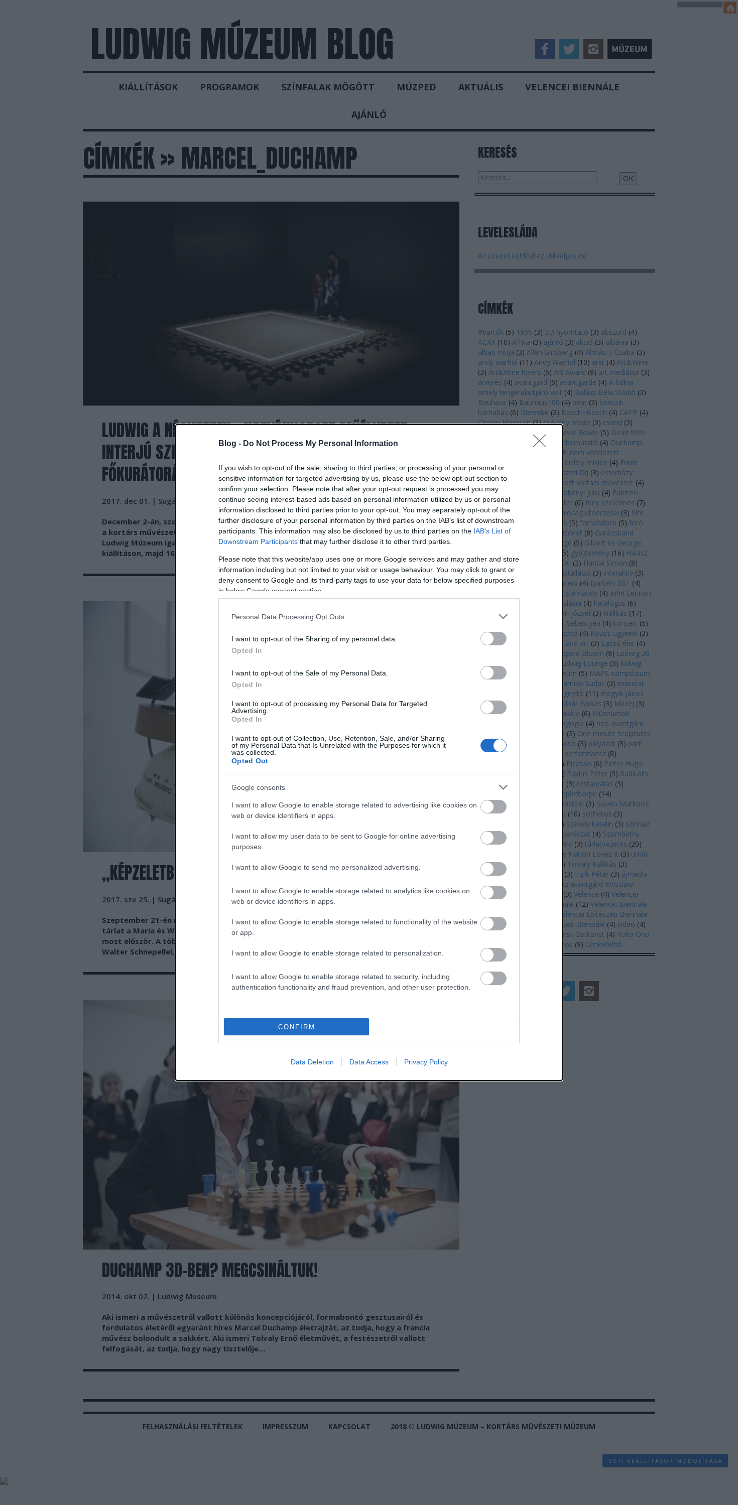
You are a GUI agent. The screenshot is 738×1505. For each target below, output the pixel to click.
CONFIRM (296, 1027)
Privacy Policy (426, 1062)
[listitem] (369, 616)
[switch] (493, 638)
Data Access (369, 1062)
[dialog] (369, 752)
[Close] (542, 444)
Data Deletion (312, 1062)
